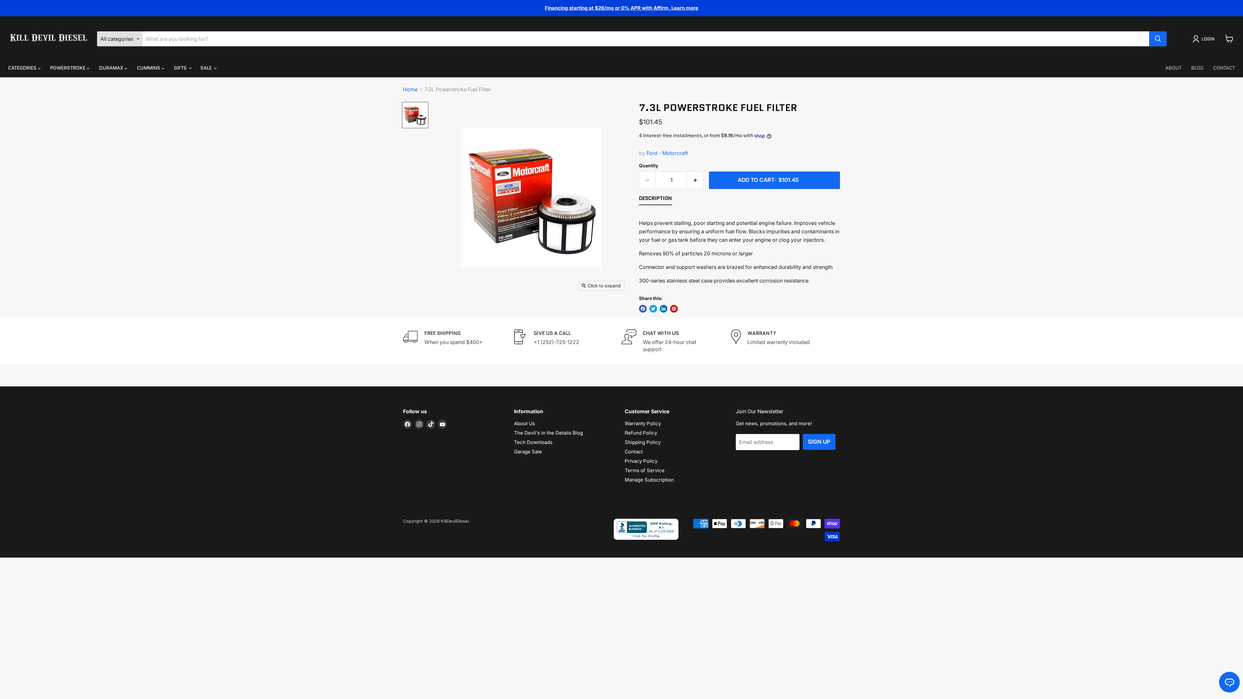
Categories (23, 68)
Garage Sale (528, 452)
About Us (524, 423)
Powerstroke (68, 68)
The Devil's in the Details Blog (548, 433)
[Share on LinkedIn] (663, 309)
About (1173, 68)
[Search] (1158, 38)
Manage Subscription (649, 480)
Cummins (149, 68)
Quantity (648, 165)
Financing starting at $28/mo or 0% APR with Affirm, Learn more (621, 8)
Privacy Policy (641, 461)
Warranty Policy (643, 423)
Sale (206, 68)
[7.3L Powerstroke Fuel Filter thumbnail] (415, 115)
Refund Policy (641, 433)
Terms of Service (645, 470)
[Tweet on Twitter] (653, 309)
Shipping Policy (643, 442)
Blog (1197, 68)
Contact (1224, 68)
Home (410, 89)
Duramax (112, 68)
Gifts (181, 68)
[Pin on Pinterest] (674, 309)
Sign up (819, 441)
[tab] (655, 199)
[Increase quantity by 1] (695, 180)
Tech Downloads (533, 442)
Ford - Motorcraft (667, 153)
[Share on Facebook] (643, 309)
